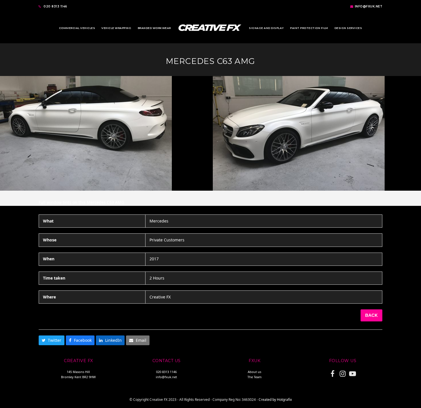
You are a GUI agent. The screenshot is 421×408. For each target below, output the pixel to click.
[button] (51, 340)
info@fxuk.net (369, 6)
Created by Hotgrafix (275, 399)
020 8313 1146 (55, 6)
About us (254, 372)
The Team (254, 377)
